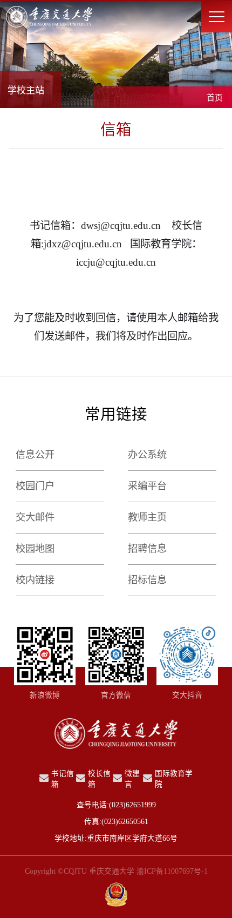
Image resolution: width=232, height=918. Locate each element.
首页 (215, 97)
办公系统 (147, 454)
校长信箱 (99, 779)
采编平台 (147, 486)
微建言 (132, 779)
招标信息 (147, 580)
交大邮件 (35, 517)
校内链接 (35, 580)
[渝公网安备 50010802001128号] (116, 895)
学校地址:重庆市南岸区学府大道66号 (116, 838)
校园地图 (35, 548)
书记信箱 (62, 779)
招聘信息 (147, 548)
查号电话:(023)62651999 (116, 805)
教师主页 (147, 517)
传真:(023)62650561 (116, 822)
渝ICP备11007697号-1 (172, 871)
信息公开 (35, 454)
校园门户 (35, 486)
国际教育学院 (174, 779)
